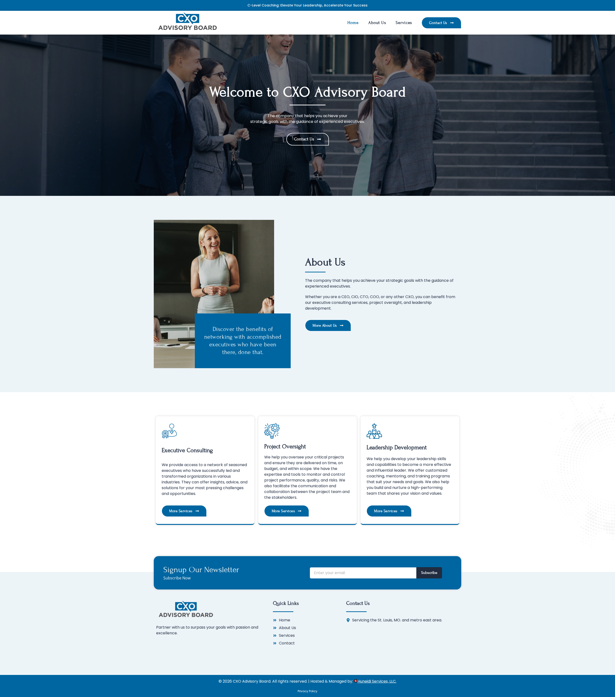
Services (404, 22)
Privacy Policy (307, 691)
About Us (377, 22)
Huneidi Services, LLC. (376, 681)
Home (353, 22)
